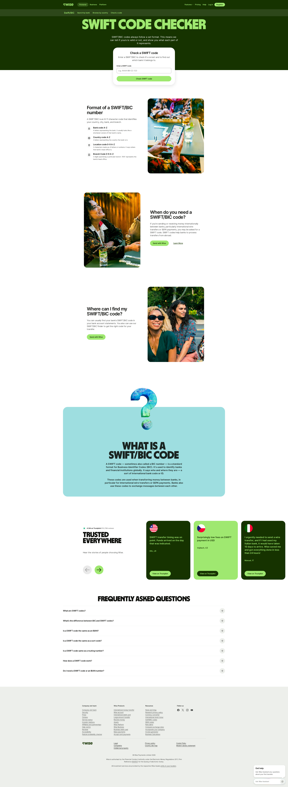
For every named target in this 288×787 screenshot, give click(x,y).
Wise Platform (119, 724)
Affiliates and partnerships (91, 724)
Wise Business (119, 727)
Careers (85, 717)
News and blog (150, 710)
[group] (168, 550)
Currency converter (152, 715)
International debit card (122, 715)
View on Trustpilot (160, 573)
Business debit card (121, 729)
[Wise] (68, 4)
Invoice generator (151, 732)
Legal (116, 743)
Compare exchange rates (154, 727)
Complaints (118, 746)
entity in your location (168, 766)
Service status (87, 720)
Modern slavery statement (185, 746)
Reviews (85, 729)
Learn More (178, 243)
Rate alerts (149, 724)
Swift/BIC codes (151, 720)
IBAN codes (149, 722)
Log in (210, 4)
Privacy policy (150, 743)
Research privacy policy (154, 712)
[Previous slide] (87, 569)
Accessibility (86, 732)
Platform (102, 4)
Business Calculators (152, 734)
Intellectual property (121, 748)
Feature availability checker (92, 734)
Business (93, 4)
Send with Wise (159, 243)
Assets (116, 722)
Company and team (89, 710)
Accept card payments (122, 734)
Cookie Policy (181, 743)
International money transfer (124, 710)
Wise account (119, 712)
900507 (135, 762)
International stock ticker (154, 717)
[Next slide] (99, 569)
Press (84, 715)
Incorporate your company (155, 729)
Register (219, 4)
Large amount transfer (122, 717)
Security (85, 712)
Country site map (151, 746)
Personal (82, 4)
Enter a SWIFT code (124, 66)
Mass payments (119, 732)
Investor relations (88, 722)
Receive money (119, 720)
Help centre (86, 727)
